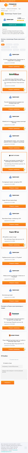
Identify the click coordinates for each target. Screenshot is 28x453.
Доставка (14, 47)
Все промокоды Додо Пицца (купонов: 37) (14, 343)
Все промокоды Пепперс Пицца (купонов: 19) (14, 83)
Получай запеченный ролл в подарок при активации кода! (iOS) (14, 102)
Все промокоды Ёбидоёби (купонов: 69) (13, 322)
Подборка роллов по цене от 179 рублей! (12, 257)
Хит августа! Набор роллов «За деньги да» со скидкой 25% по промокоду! (14, 60)
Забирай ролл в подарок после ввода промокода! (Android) (14, 122)
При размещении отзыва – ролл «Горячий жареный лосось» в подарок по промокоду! (14, 141)
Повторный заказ (6, 49)
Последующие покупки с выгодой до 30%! (12, 182)
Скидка (16, 44)
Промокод (9, 44)
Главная (3, 8)
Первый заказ (5, 47)
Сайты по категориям (12, 8)
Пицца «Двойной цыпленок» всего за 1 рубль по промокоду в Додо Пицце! (14, 341)
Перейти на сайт (12, 24)
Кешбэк (23, 49)
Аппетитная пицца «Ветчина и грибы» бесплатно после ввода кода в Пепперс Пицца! (14, 79)
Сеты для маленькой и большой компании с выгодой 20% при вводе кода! (14, 319)
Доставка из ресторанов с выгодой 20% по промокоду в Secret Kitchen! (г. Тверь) (14, 161)
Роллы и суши (4, 10)
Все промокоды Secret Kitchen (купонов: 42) (14, 163)
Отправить (8, 382)
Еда (19, 8)
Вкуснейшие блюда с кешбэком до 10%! (11, 218)
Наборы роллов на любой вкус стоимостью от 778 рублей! (14, 276)
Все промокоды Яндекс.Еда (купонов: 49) (14, 239)
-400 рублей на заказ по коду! (9, 237)
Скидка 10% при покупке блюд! (9, 200)
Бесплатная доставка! (7, 295)
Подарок (16, 49)
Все (3, 44)
